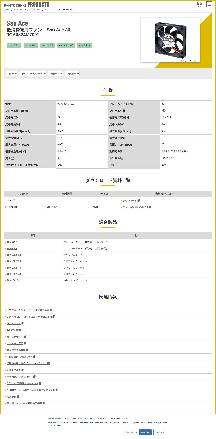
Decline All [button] (160, 432)
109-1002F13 (14, 255)
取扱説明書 (13, 330)
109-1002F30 (14, 267)
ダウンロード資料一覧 (32, 73)
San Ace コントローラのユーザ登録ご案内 (29, 317)
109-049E (12, 242)
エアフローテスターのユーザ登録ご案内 (28, 310)
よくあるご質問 (15, 343)
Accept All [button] (145, 432)
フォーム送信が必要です (136, 207)
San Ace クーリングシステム (27, 9)
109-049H (12, 248)
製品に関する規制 (16, 350)
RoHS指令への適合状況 (19, 357)
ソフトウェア (14, 323)
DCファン (49, 9)
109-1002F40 (14, 274)
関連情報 (72, 73)
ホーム (7, 9)
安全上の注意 (14, 370)
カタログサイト (15, 336)
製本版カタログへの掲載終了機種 (24, 403)
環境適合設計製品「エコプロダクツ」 (27, 363)
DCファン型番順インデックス (22, 383)
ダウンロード (130, 200)
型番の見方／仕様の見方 (20, 377)
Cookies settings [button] (130, 432)
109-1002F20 (14, 261)
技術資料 (11, 397)
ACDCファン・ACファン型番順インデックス (31, 390)
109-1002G (13, 280)
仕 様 (11, 73)
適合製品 (55, 73)
